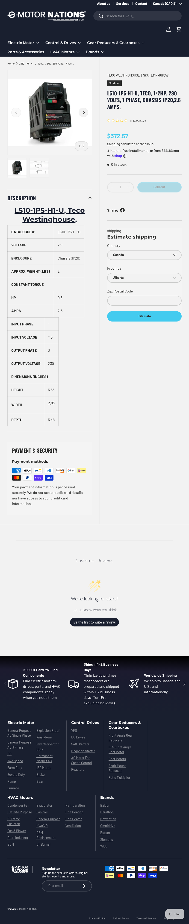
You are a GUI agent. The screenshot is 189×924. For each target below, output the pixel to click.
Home (11, 63)
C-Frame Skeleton (13, 821)
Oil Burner (43, 844)
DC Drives (78, 737)
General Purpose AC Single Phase (19, 733)
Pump (11, 781)
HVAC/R (42, 826)
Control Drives (85, 722)
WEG (103, 846)
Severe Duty (16, 774)
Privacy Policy (97, 918)
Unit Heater (73, 819)
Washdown (44, 737)
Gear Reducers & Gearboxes (125, 725)
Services (122, 4)
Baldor (104, 805)
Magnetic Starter (83, 751)
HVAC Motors (20, 797)
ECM (10, 844)
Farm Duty (14, 768)
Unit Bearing (74, 812)
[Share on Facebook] (122, 210)
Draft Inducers (17, 838)
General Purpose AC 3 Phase (19, 744)
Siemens (106, 839)
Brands (107, 797)
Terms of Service (146, 918)
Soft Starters (80, 744)
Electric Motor (20, 722)
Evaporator (44, 805)
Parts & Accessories (25, 52)
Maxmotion (108, 819)
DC (9, 754)
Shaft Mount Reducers (117, 768)
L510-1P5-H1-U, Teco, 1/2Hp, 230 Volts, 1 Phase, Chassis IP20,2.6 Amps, (46, 63)
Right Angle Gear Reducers (121, 737)
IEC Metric (43, 768)
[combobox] (137, 16)
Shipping (113, 144)
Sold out (159, 187)
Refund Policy (121, 918)
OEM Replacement (46, 835)
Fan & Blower (16, 831)
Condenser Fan (18, 805)
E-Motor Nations (26, 908)
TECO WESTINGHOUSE (123, 75)
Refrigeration (75, 805)
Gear (39, 781)
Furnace (13, 788)
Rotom (105, 833)
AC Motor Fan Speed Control (81, 760)
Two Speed (15, 761)
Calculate (144, 316)
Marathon (107, 812)
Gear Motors (117, 759)
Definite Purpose (19, 812)
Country (113, 245)
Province (114, 268)
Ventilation (73, 826)
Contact (141, 4)
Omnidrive (107, 826)
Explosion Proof (47, 730)
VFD (74, 730)
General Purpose (48, 819)
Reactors (77, 769)
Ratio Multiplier (119, 777)
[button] (179, 29)
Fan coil (41, 812)
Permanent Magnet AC (44, 758)
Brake (40, 774)
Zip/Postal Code (120, 291)
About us (103, 4)
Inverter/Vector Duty (47, 746)
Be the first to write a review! (94, 622)
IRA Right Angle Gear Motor (120, 749)
